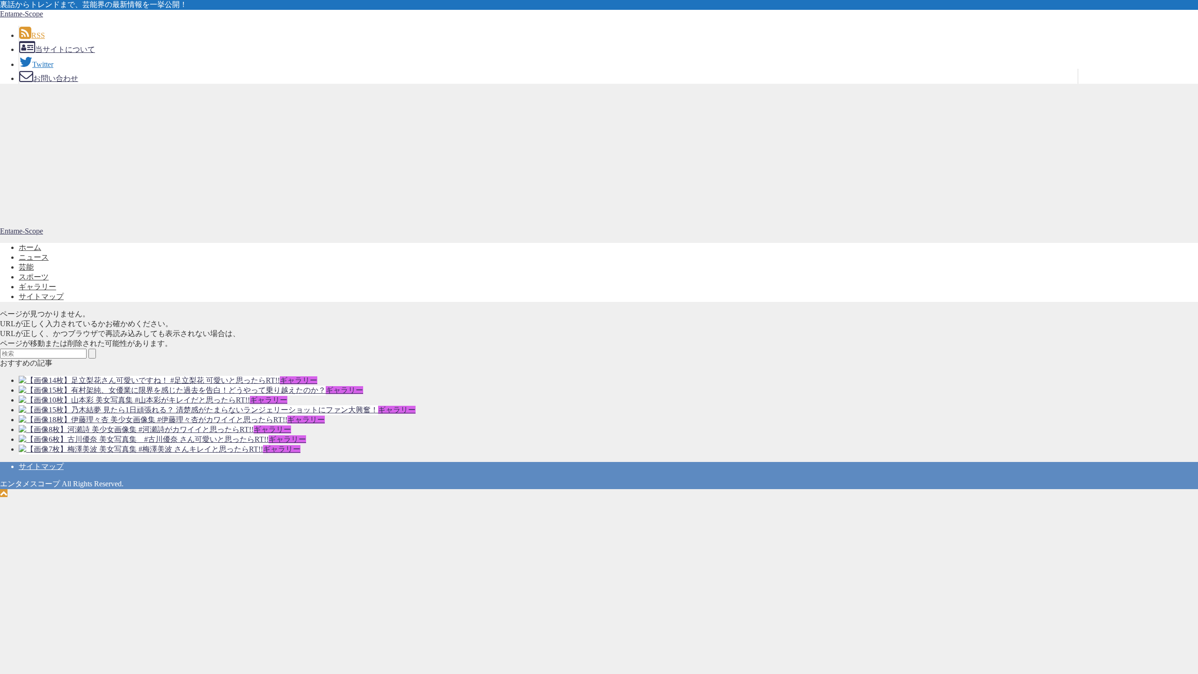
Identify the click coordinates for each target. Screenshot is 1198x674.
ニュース (34, 257)
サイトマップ (41, 296)
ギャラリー (37, 287)
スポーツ (34, 277)
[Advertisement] (599, 156)
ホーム (30, 247)
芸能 (26, 267)
